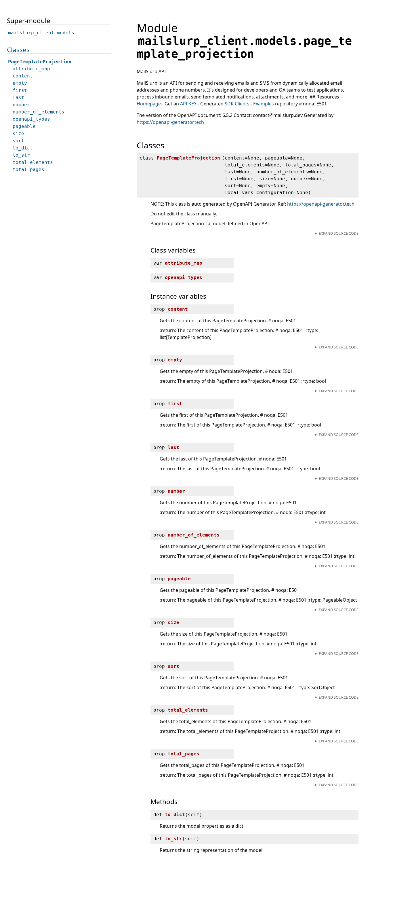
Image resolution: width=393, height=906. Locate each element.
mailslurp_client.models (41, 32)
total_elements (33, 162)
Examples (263, 104)
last (18, 97)
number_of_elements (38, 112)
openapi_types (31, 119)
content (23, 76)
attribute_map (31, 68)
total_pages (28, 169)
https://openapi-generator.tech (170, 122)
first (20, 90)
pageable (24, 126)
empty (20, 83)
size (18, 133)
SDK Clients (237, 104)
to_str (21, 155)
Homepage (149, 104)
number (21, 104)
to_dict (23, 148)
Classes (18, 49)
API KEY (188, 104)
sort (18, 140)
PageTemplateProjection (39, 62)
